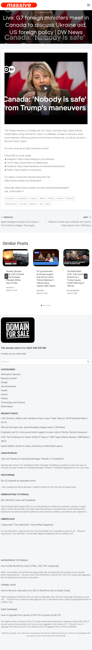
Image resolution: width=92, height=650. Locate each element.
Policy (51, 198)
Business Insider (9, 378)
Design (4, 382)
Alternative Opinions (11, 374)
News (42, 198)
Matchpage (8, 475)
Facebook (10, 198)
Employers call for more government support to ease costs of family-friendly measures (44, 432)
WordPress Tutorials (14, 560)
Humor (4, 394)
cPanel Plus (8, 585)
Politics (4, 398)
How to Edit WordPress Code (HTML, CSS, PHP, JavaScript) (30, 566)
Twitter (23, 204)
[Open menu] (88, 5)
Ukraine (33, 204)
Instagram (22, 198)
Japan (33, 198)
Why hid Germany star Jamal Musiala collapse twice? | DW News (33, 427)
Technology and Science (13, 402)
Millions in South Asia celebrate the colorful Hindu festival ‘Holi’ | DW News (69, 221)
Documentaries (8, 386)
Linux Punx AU (9, 453)
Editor (40, 39)
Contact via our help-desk (13, 353)
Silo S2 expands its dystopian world (18, 480)
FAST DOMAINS (9, 609)
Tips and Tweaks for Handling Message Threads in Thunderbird (32, 458)
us (41, 204)
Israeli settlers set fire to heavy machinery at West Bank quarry (32, 446)
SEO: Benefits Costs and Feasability (18, 500)
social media (11, 204)
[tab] (41, 305)
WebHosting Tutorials (15, 494)
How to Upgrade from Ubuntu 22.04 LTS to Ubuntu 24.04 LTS (31, 615)
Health (4, 390)
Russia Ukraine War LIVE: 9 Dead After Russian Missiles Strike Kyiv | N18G (15, 277)
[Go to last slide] (6, 276)
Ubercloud (8, 519)
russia (60, 198)
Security (70, 198)
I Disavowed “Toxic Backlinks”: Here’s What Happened (27, 524)
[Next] (86, 276)
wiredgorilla (74, 290)
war (48, 204)
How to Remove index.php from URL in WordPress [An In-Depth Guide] (35, 590)
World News (46, 12)
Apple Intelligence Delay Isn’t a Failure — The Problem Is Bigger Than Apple (21, 221)
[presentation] (16, 257)
